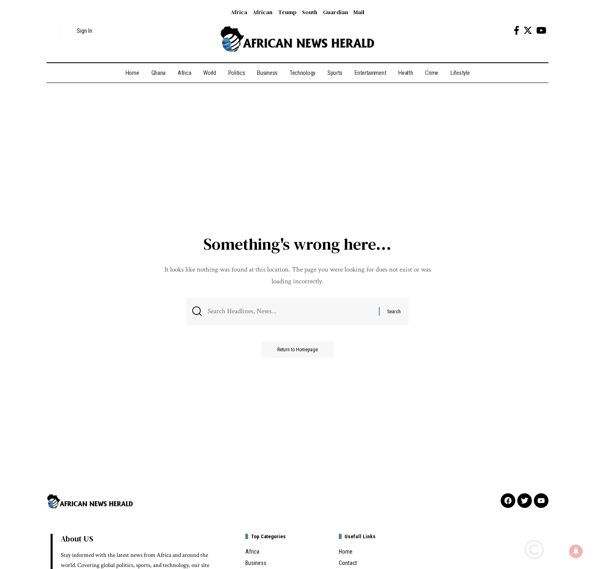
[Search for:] (290, 311)
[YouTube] (541, 30)
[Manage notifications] (576, 551)
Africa (239, 12)
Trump (287, 12)
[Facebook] (516, 30)
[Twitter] (527, 30)
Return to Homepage (297, 349)
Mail (358, 12)
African (262, 12)
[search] (53, 31)
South (309, 12)
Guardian (335, 12)
